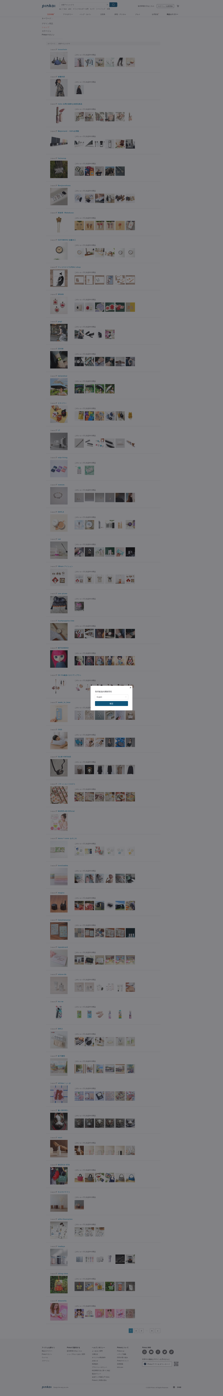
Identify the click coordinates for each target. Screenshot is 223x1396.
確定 (111, 703)
